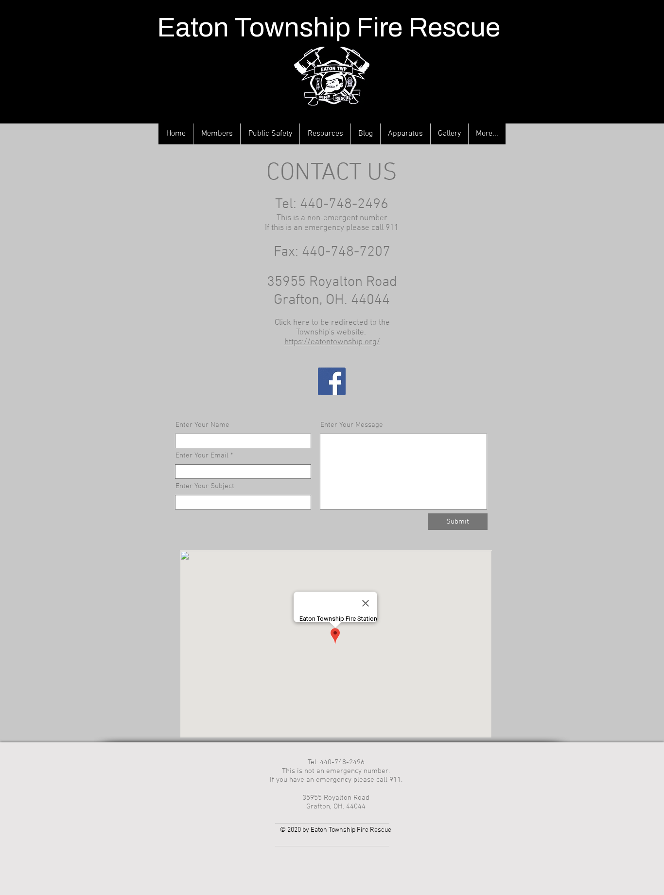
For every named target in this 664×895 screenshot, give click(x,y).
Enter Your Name (202, 425)
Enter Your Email (201, 455)
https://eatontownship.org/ (332, 342)
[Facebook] (332, 381)
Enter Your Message (351, 425)
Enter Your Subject (204, 486)
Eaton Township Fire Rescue (328, 27)
